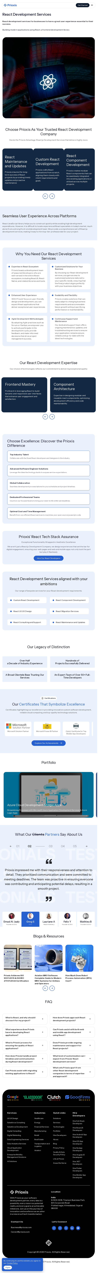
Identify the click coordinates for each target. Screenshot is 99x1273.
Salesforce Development (17, 1127)
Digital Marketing (14, 1135)
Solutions (57, 1118)
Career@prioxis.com (20, 1232)
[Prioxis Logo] (10, 5)
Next (52, 196)
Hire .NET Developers (77, 1162)
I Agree (7, 1267)
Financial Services (41, 1127)
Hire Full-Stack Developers (78, 1122)
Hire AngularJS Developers (79, 1156)
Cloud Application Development (14, 1149)
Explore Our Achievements (46, 743)
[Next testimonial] (86, 846)
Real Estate (39, 1139)
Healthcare (38, 1118)
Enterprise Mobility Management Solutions (16, 1156)
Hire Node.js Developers (77, 1149)
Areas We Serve (59, 1163)
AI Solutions (12, 1161)
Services (56, 1122)
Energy (37, 1122)
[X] (66, 1228)
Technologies (58, 1127)
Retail (36, 1135)
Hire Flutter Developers (77, 1169)
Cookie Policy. (12, 1263)
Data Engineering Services (18, 1139)
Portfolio (56, 1131)
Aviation (37, 1150)
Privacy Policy (58, 1148)
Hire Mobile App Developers (79, 1176)
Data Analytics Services (16, 1144)
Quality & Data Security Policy (59, 1153)
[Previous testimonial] (11, 846)
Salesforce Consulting (16, 1122)
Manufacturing (40, 1131)
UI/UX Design (12, 1118)
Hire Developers (59, 1135)
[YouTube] (78, 1228)
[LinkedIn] (72, 1228)
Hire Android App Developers (80, 1135)
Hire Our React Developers (48, 558)
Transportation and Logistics (42, 1145)
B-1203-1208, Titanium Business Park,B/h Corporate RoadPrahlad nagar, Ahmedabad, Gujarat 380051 (68, 1202)
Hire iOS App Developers (78, 1142)
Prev (45, 196)
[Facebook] (54, 1228)
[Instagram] (60, 1228)
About (55, 1139)
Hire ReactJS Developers (78, 1129)
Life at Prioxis (58, 1159)
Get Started (83, 5)
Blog (55, 1144)
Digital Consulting (14, 1131)
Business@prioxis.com (21, 1227)
